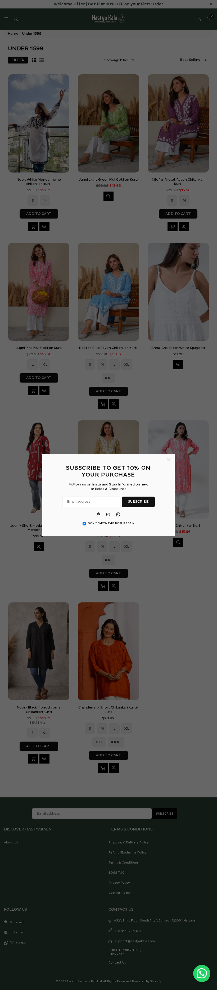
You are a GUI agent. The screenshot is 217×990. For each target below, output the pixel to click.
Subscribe (138, 501)
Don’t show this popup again (111, 523)
